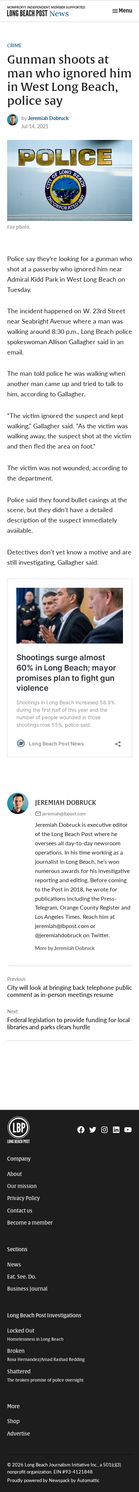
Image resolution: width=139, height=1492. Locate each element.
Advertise (18, 1434)
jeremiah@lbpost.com (64, 813)
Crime (14, 45)
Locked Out (35, 1335)
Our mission (22, 1186)
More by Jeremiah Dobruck (64, 947)
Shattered (45, 1375)
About (14, 1174)
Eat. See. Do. (21, 1277)
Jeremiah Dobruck (48, 117)
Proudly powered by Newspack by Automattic (53, 1480)
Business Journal (27, 1289)
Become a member (30, 1223)
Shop (13, 1421)
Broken (46, 1355)
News (14, 1265)
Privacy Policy (23, 1198)
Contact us (19, 1211)
